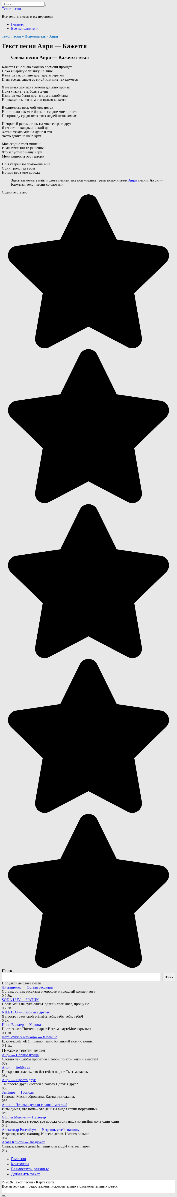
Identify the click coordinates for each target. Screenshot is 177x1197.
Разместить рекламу (30, 1168)
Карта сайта (45, 1182)
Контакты (20, 1163)
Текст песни (11, 9)
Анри (53, 36)
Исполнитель (35, 36)
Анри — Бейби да (16, 1067)
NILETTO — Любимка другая (26, 1012)
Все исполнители (24, 28)
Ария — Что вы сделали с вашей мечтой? (34, 1105)
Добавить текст (25, 1174)
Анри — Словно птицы (20, 1055)
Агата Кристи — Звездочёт (23, 1142)
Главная (17, 24)
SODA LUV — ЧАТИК (20, 1000)
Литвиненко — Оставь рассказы (27, 987)
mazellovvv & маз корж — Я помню (29, 1037)
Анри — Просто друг (19, 1080)
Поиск (7, 971)
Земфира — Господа (18, 1092)
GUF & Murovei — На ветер (24, 1117)
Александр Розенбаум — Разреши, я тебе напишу (41, 1130)
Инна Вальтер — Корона (21, 1025)
